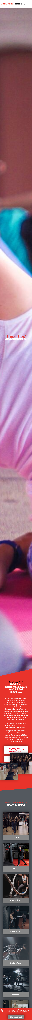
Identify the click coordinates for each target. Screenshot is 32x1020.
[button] (29, 3)
